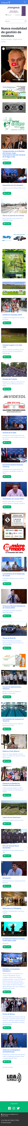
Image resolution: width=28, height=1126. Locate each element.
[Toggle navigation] (25, 2)
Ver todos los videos (7, 1067)
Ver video (7, 163)
